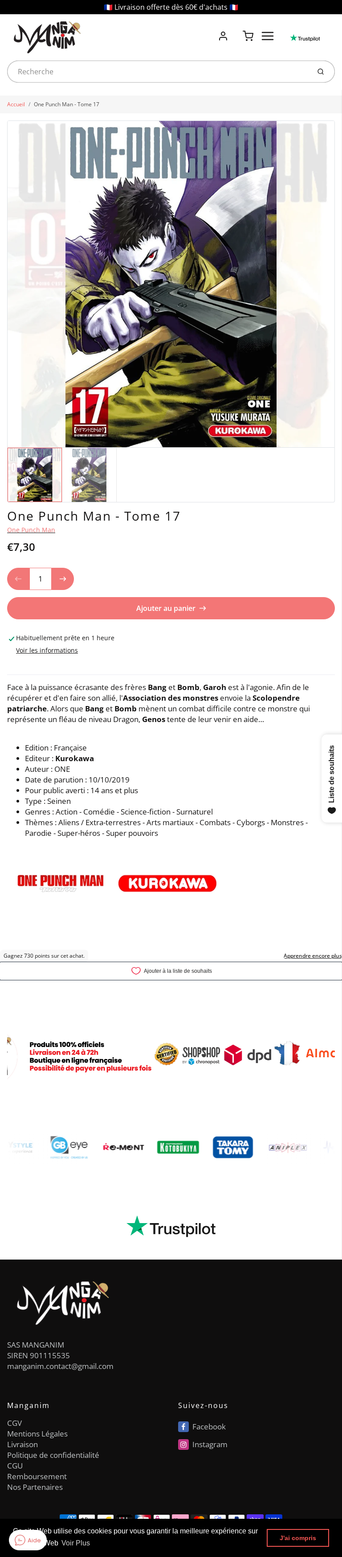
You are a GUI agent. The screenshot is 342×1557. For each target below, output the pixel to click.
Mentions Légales (37, 1434)
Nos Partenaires (35, 1487)
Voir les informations (47, 650)
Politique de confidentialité (53, 1455)
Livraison (22, 1444)
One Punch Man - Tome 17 (66, 104)
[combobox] (158, 71)
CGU (15, 1466)
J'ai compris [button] (298, 1537)
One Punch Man (31, 530)
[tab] (12, 668)
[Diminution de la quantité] (18, 579)
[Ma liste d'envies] (235, 31)
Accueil (16, 104)
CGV (14, 1423)
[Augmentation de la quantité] (63, 579)
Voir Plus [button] (75, 1543)
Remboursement (37, 1476)
